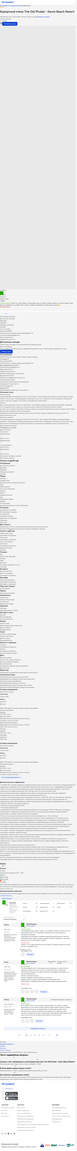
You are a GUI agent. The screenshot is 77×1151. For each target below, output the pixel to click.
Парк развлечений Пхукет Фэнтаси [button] (12, 382)
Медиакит (3, 1044)
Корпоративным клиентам (60, 1113)
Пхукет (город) (5, 1050)
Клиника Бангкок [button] (6, 380)
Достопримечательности (8, 365)
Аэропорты (4, 388)
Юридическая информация (25, 1119)
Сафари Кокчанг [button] (5, 371)
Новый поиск (26, 5)
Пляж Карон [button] (4, 361)
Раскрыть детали (30, 926)
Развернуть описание (9, 428)
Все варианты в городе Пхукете (11, 5)
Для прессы (5, 1116)
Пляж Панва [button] (4, 386)
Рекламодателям (57, 1119)
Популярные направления (25, 1116)
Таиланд (3, 1048)
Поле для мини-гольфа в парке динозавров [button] (15, 363)
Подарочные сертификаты (25, 1130)
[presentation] (14, 918)
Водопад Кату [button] (4, 376)
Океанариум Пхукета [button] (7, 384)
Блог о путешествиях (23, 1113)
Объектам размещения (59, 1107)
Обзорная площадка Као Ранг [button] (10, 378)
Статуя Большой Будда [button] (8, 367)
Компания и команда (8, 1107)
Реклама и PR (56, 1122)
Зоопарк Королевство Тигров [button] (10, 373)
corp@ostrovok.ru (6, 895)
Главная (2, 1046)
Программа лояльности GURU (26, 1127)
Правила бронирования (24, 1122)
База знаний (21, 1107)
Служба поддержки (23, 1110)
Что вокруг (3, 359)
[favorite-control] (1, 24)
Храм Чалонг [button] (4, 369)
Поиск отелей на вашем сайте (61, 1116)
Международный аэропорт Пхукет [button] (12, 390)
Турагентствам (56, 1110)
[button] (38, 44)
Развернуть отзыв (25, 949)
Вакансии (4, 1113)
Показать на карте (43, 17)
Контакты (4, 1110)
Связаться (10, 1044)
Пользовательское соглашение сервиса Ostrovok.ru (33, 1124)
